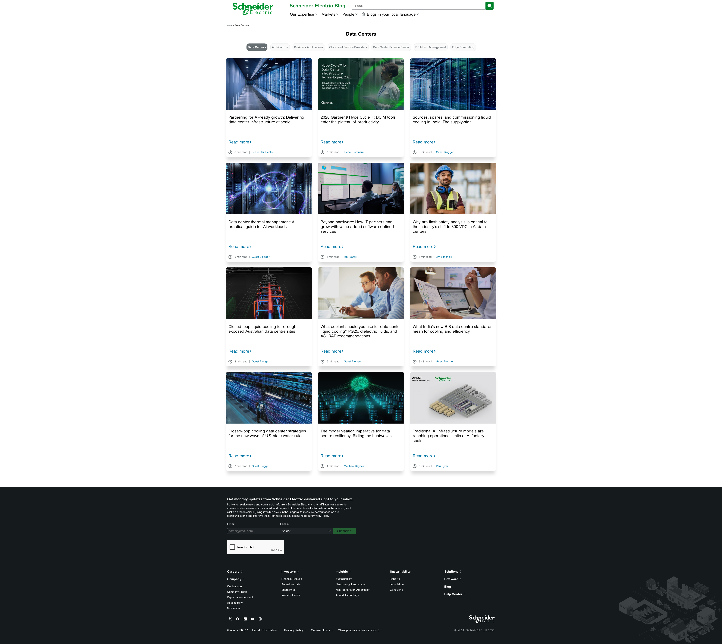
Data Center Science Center (391, 47)
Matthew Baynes (354, 466)
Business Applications (308, 47)
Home (229, 25)
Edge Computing (463, 47)
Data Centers (257, 47)
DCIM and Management (430, 47)
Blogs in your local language (391, 14)
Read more (238, 141)
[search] (489, 6)
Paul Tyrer (442, 466)
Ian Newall (350, 257)
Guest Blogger (445, 152)
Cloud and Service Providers (348, 47)
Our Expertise (302, 14)
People (348, 14)
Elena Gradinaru (354, 152)
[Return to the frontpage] (253, 9)
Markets (328, 14)
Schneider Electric (263, 152)
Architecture (280, 47)
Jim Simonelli (444, 257)
